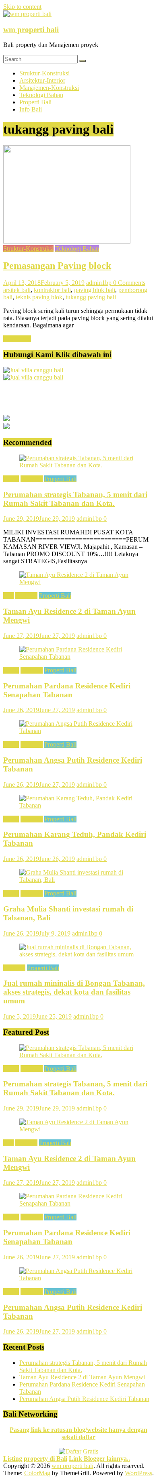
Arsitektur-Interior (42, 80)
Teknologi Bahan (41, 94)
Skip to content (22, 6)
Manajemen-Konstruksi (49, 87)
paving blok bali (94, 289)
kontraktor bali (52, 289)
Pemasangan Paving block (57, 265)
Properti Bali (35, 102)
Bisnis (11, 478)
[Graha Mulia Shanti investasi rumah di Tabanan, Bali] (78, 879)
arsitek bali (17, 289)
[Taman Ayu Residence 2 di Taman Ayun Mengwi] (78, 582)
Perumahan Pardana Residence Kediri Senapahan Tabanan (66, 690)
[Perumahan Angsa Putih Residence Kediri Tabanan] (78, 730)
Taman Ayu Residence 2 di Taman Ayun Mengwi (82, 1377)
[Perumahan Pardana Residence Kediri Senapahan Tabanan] (78, 656)
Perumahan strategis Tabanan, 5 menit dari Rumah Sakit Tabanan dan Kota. (75, 499)
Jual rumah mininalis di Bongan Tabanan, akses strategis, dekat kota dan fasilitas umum (74, 992)
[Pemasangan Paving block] (66, 241)
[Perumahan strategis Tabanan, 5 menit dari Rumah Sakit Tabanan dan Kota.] (78, 465)
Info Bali (30, 109)
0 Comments (129, 282)
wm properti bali (31, 29)
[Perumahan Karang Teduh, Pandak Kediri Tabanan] (78, 805)
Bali (8, 595)
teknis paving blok (39, 297)
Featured (32, 478)
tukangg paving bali (91, 297)
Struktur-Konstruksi (44, 73)
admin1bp (99, 282)
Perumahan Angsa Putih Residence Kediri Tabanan (84, 1398)
